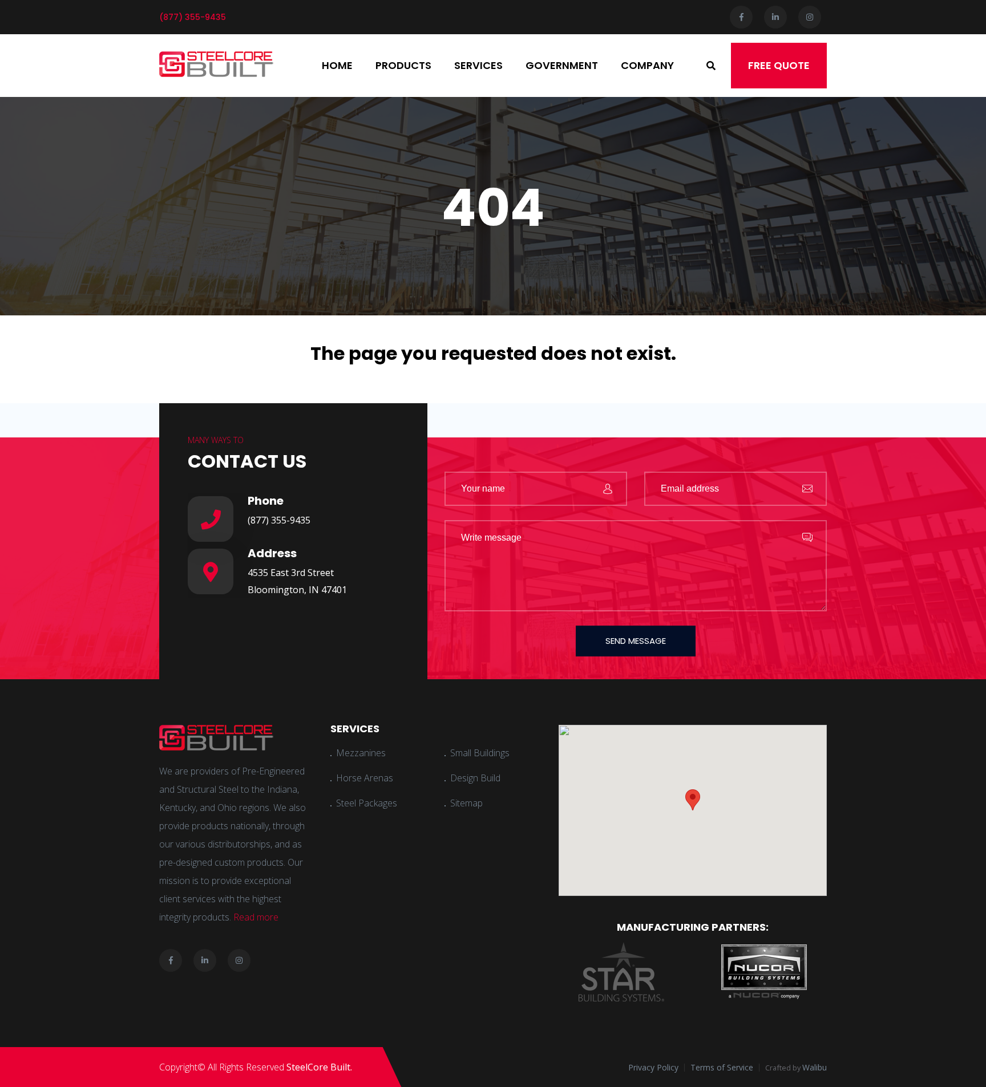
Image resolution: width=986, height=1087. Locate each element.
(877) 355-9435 (279, 520)
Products (403, 65)
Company (647, 65)
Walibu (814, 1067)
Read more (255, 917)
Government (562, 65)
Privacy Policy (653, 1067)
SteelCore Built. (319, 1067)
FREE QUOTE (779, 65)
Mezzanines (361, 753)
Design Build (475, 778)
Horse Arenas (364, 778)
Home (337, 65)
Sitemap (466, 803)
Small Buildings (480, 753)
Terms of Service (721, 1067)
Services (478, 65)
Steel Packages (366, 803)
